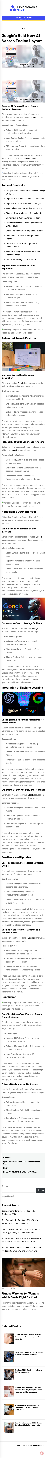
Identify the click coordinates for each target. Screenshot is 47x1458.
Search (5, 1186)
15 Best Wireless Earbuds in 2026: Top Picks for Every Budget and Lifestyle (28, 1337)
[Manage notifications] (42, 1453)
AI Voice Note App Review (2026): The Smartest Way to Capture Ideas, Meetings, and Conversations (28, 1389)
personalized (14, 450)
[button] (23, 28)
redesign (36, 117)
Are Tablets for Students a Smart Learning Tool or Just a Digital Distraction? (27, 1407)
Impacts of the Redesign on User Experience (25, 198)
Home (19, 1446)
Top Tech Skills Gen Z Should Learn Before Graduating (28, 1371)
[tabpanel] (23, 1285)
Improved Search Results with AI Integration (25, 203)
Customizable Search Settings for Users (23, 218)
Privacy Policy (39, 1446)
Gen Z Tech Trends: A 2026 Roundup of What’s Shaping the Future (29, 1353)
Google (5, 106)
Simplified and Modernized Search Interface (25, 213)
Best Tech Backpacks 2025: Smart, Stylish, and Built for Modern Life (28, 1424)
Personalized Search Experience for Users (24, 208)
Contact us (27, 1446)
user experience (32, 158)
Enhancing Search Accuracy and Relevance (24, 231)
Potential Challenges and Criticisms (21, 259)
